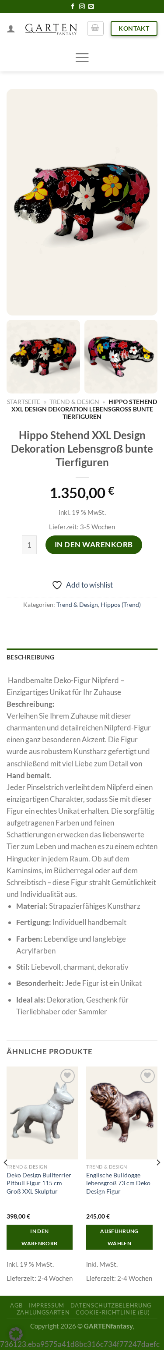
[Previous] (6, 1180)
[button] (15, 1334)
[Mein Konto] (11, 28)
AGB (16, 1305)
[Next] (158, 1180)
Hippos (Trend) (121, 604)
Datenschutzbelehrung (111, 1305)
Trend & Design (74, 401)
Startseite (23, 401)
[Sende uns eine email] (91, 7)
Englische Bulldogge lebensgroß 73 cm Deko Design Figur (118, 1183)
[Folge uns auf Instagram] (82, 7)
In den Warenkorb (94, 544)
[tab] (82, 657)
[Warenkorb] (95, 28)
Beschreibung (30, 657)
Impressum (46, 1305)
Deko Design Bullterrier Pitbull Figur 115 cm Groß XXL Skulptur (39, 1183)
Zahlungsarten (43, 1312)
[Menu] (82, 57)
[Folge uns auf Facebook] (73, 7)
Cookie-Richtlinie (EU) (113, 1312)
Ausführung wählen (119, 1237)
